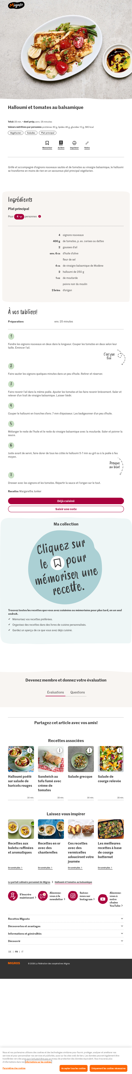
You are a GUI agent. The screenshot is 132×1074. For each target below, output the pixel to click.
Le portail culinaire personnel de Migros (29, 882)
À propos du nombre (39, 216)
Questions (77, 692)
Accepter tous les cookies (73, 1068)
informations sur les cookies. (38, 1061)
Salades (31, 132)
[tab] (66, 918)
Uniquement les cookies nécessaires (108, 1068)
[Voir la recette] (21, 773)
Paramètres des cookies (14, 1068)
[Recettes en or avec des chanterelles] (51, 844)
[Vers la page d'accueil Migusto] (16, 3)
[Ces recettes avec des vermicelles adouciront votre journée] (81, 844)
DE (9, 951)
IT (22, 951)
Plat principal (47, 132)
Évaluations (55, 692)
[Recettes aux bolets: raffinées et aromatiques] (21, 844)
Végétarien (15, 132)
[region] (66, 1061)
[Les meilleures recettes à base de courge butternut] (111, 844)
